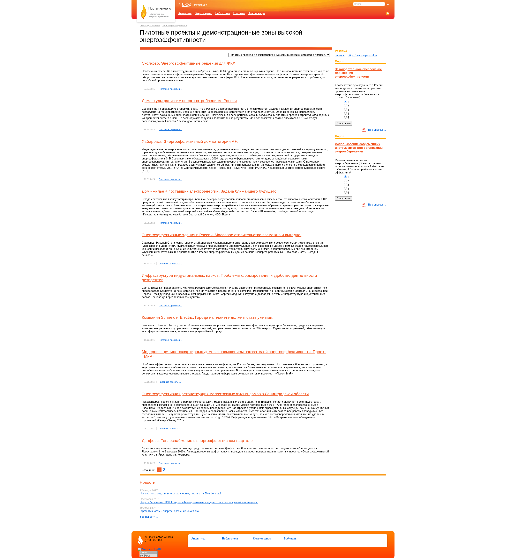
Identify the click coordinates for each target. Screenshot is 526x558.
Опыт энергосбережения (174, 25)
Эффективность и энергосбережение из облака (169, 511)
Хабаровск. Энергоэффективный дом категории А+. (190, 141)
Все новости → (149, 516)
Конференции (256, 13)
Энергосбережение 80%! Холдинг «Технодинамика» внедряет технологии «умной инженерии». (199, 502)
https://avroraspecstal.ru (362, 55)
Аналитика (184, 13)
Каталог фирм (262, 538)
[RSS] (387, 13)
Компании (239, 13)
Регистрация (200, 4)
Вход (186, 4)
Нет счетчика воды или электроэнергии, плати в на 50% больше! (180, 493)
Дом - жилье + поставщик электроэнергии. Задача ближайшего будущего (209, 191)
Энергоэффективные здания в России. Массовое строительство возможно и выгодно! (221, 235)
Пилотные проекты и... (170, 89)
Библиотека (222, 13)
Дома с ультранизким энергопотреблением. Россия (189, 101)
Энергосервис (203, 13)
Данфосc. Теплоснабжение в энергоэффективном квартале (197, 440)
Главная (144, 25)
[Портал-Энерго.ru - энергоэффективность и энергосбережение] (156, 22)
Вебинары (290, 538)
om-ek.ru (340, 55)
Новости (147, 482)
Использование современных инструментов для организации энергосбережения (359, 147)
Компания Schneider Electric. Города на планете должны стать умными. (207, 317)
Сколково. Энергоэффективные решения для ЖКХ (188, 63)
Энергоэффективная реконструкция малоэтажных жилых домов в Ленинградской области (225, 394)
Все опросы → (377, 129)
